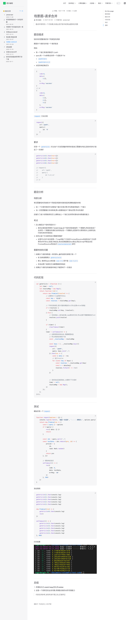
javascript (66, 20)
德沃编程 (9, 3)
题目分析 (107, 17)
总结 (106, 25)
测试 (106, 22)
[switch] (118, 3)
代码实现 (107, 19)
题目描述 (107, 14)
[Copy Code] (94, 71)
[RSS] (125, 3)
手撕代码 (59, 20)
